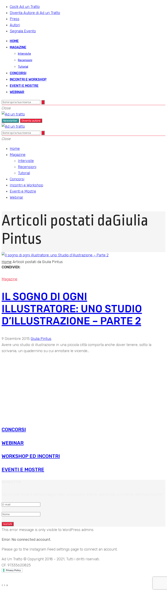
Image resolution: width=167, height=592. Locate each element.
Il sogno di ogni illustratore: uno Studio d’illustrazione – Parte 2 (72, 309)
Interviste (24, 54)
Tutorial (23, 67)
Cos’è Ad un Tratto (25, 6)
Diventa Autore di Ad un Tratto (35, 13)
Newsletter (10, 120)
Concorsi (18, 73)
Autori (15, 25)
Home (14, 41)
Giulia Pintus (41, 338)
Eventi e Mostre (24, 86)
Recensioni (25, 60)
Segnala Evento (23, 31)
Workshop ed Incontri (31, 456)
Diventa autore (31, 120)
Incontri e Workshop (28, 79)
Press (14, 19)
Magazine (18, 47)
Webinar (17, 92)
